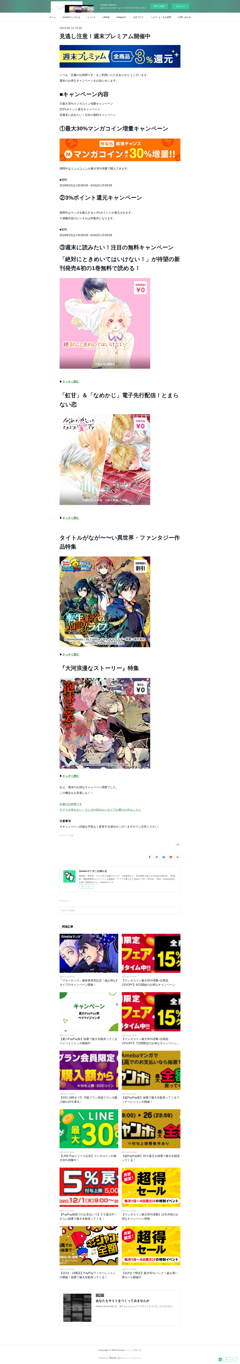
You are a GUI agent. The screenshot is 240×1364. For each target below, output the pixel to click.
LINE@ (106, 16)
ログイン (180, 6)
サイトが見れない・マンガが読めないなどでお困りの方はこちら (100, 809)
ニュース (91, 16)
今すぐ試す (159, 6)
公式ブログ (138, 16)
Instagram (121, 16)
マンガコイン (79, 168)
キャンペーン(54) (66, 835)
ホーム (52, 16)
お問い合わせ (184, 16)
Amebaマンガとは (71, 16)
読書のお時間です (71, 804)
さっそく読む (70, 381)
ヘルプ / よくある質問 (161, 16)
